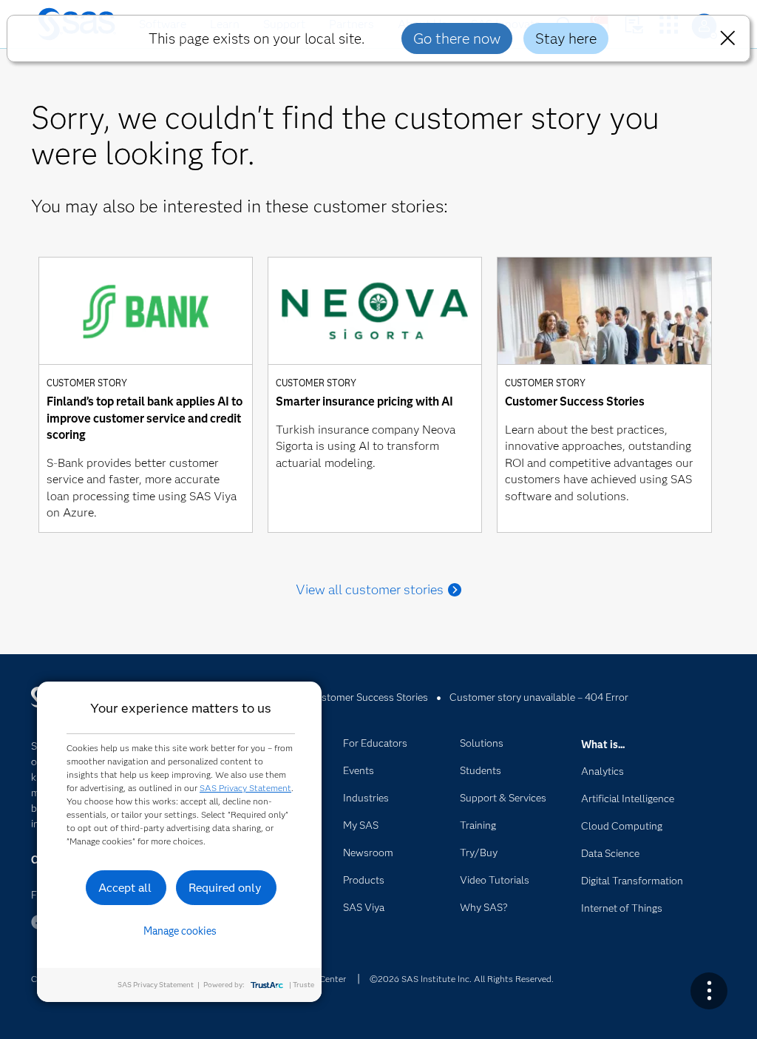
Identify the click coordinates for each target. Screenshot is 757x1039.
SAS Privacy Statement (245, 787)
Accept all (125, 888)
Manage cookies (180, 931)
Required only (225, 888)
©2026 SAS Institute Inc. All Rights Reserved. (462, 978)
